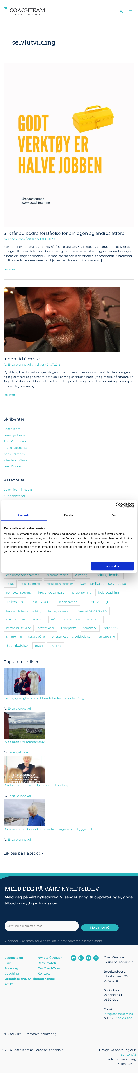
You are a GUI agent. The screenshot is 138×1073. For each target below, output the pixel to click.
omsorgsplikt (71, 619)
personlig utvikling (18, 628)
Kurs (8, 963)
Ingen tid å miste (22, 358)
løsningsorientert (59, 611)
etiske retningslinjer (60, 583)
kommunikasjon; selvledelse (103, 583)
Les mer (9, 269)
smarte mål (14, 636)
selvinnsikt (112, 628)
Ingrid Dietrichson (17, 447)
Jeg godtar (112, 565)
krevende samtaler (51, 592)
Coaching (12, 973)
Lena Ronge (12, 466)
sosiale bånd (36, 636)
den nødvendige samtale (23, 575)
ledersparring (68, 602)
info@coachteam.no (118, 1014)
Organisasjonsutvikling (19, 978)
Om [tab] (114, 515)
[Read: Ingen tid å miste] (62, 319)
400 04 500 (124, 1018)
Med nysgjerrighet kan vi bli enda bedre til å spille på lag (44, 698)
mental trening (16, 619)
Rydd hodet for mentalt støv (24, 742)
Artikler (32, 239)
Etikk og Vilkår (12, 1034)
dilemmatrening (57, 575)
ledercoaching (108, 592)
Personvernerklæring (41, 1034)
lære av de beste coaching (23, 611)
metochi (38, 619)
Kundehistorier (14, 496)
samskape (90, 628)
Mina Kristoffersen (16, 460)
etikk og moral (30, 583)
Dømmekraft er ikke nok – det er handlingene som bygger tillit (49, 829)
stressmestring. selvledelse (71, 636)
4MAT (9, 984)
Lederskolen (14, 957)
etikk (10, 583)
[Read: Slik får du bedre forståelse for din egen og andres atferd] (69, 144)
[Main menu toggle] (130, 11)
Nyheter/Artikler (50, 957)
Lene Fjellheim (14, 435)
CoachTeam (12, 429)
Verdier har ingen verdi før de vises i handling (36, 785)
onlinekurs (94, 619)
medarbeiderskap (92, 611)
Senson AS (128, 1054)
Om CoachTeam (49, 968)
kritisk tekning (81, 592)
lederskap (15, 602)
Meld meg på (100, 927)
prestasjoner (46, 628)
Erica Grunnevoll (15, 441)
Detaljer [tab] (69, 515)
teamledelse (17, 645)
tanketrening (106, 636)
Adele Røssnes (14, 454)
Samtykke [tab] (24, 515)
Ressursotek (47, 963)
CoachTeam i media (18, 489)
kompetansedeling (19, 592)
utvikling (55, 645)
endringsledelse (108, 575)
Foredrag (11, 968)
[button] (121, 12)
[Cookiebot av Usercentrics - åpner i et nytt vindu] (118, 505)
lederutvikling (96, 601)
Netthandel (46, 978)
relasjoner (68, 628)
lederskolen (41, 601)
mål (53, 619)
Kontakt (44, 973)
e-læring (81, 575)
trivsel (39, 645)
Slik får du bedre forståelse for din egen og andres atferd (64, 233)
